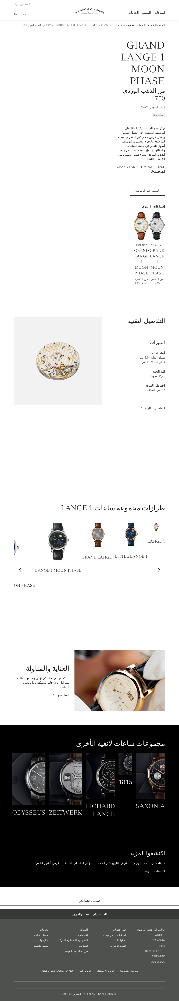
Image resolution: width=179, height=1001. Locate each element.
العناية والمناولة (41, 940)
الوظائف (83, 945)
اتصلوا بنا (121, 940)
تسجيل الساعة (41, 935)
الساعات (159, 12)
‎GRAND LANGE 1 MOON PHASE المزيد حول (141, 169)
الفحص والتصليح (41, 945)
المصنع (146, 12)
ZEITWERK (158, 956)
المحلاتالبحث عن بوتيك (114, 935)
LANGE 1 (159, 935)
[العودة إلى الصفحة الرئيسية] (89, 11)
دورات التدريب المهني (76, 951)
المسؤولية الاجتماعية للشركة (73, 940)
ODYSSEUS (158, 961)
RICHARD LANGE (154, 951)
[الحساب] (24, 13)
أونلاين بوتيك (158, 115)
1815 (162, 945)
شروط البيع (85, 970)
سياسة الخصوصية (129, 970)
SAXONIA (159, 940)
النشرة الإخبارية (118, 945)
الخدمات (133, 12)
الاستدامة (83, 935)
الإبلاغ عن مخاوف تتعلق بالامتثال (57, 970)
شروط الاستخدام (105, 970)
